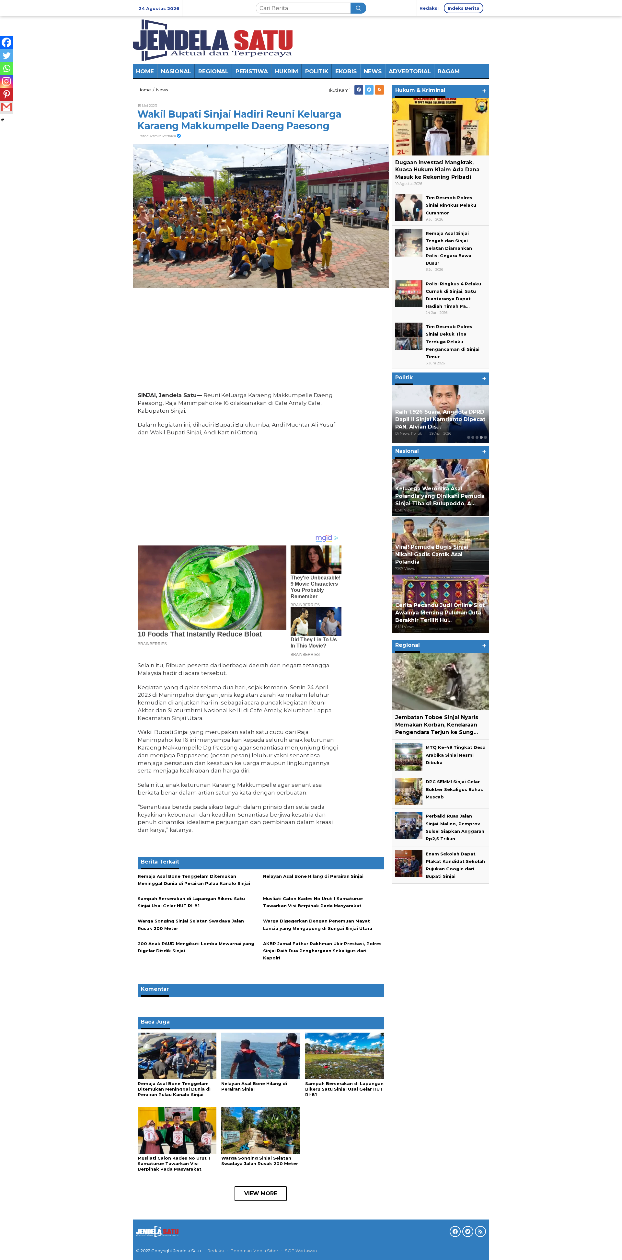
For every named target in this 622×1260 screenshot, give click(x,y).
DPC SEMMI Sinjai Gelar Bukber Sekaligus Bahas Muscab (454, 789)
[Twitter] (369, 90)
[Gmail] (6, 107)
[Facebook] (358, 90)
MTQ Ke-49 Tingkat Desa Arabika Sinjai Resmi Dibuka (456, 755)
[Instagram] (6, 81)
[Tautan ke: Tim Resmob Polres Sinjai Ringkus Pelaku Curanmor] (408, 207)
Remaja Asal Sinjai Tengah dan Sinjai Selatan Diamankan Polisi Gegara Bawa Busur (449, 248)
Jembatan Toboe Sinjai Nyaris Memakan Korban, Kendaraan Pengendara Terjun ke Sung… (436, 724)
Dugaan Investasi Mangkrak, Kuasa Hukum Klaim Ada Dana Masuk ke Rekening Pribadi (437, 169)
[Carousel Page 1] (468, 437)
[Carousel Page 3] (477, 437)
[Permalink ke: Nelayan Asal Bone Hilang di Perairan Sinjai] (260, 1055)
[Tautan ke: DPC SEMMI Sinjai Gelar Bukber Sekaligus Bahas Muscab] (408, 791)
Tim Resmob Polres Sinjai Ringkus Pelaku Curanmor (451, 205)
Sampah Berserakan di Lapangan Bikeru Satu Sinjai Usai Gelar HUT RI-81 (344, 1089)
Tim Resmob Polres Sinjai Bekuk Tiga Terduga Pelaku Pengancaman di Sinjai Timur (452, 341)
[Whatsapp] (6, 68)
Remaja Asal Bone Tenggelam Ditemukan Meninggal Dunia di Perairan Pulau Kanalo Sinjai (174, 1089)
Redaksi (215, 1250)
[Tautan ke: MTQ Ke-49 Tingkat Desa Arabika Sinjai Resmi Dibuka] (408, 756)
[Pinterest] (6, 94)
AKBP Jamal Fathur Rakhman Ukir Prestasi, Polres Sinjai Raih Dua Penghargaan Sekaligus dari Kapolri (322, 950)
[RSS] (379, 90)
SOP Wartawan (301, 1250)
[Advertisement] (239, 341)
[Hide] (2, 119)
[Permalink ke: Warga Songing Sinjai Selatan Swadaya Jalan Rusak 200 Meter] (260, 1130)
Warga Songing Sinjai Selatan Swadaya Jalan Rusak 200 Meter (259, 1160)
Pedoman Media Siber (254, 1250)
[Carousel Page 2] (472, 437)
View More (260, 1193)
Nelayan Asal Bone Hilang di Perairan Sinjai (313, 876)
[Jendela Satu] (213, 39)
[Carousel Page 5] (485, 437)
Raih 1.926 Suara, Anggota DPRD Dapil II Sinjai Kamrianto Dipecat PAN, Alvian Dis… (440, 419)
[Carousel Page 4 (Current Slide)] (481, 437)
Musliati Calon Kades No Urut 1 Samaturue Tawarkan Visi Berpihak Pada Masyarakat (174, 1163)
